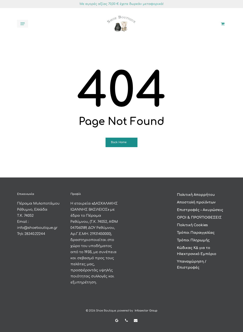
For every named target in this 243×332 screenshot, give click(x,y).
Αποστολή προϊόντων (196, 202)
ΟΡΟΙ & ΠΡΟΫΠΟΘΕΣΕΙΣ (199, 217)
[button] (22, 24)
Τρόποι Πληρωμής (193, 240)
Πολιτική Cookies (192, 225)
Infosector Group (146, 310)
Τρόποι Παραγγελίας (196, 233)
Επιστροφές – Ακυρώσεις (200, 210)
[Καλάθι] (221, 23)
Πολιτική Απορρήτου (196, 195)
